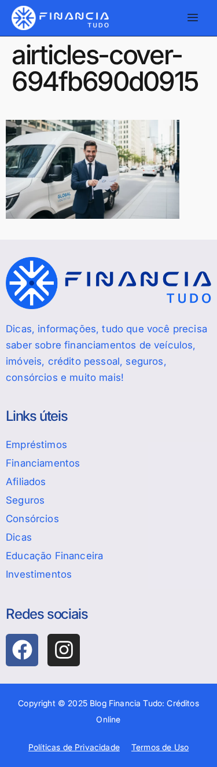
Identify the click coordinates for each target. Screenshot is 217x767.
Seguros (25, 500)
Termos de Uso (160, 747)
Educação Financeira (54, 556)
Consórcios (32, 518)
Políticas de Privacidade (74, 747)
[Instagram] (63, 650)
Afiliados (26, 481)
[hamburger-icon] (192, 18)
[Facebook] (22, 650)
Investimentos (39, 574)
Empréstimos (36, 444)
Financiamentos (43, 463)
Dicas (19, 537)
